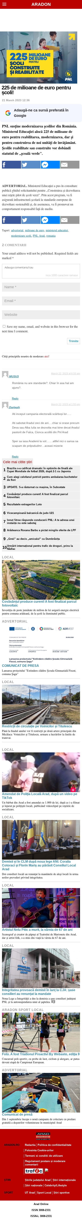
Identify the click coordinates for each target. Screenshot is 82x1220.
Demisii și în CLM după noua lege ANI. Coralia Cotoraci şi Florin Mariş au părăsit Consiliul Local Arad (39, 865)
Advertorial (15, 621)
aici (46, 356)
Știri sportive (61, 1192)
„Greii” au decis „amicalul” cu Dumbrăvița (33, 538)
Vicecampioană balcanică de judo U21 (30, 512)
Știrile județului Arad (38, 1180)
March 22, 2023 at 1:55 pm (65, 404)
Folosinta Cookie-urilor (39, 1150)
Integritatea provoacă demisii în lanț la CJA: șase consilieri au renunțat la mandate (38, 992)
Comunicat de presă (17, 1114)
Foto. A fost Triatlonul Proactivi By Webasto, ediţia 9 (41, 1054)
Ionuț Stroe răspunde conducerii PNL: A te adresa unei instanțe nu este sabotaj (40, 522)
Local (8, 557)
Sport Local (44, 1192)
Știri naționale (33, 1185)
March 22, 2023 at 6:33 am (65, 373)
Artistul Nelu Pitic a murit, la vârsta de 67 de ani (37, 929)
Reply (15, 398)
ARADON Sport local (23, 1010)
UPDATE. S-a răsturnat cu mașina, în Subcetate (36, 487)
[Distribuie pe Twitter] (31, 165)
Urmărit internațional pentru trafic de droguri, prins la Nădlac (40, 547)
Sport (8, 1192)
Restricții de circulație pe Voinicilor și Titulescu (37, 726)
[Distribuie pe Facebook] (11, 165)
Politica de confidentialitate (54, 1144)
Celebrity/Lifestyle (56, 1185)
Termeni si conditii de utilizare (44, 1155)
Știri (7, 1180)
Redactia (30, 1144)
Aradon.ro (12, 1144)
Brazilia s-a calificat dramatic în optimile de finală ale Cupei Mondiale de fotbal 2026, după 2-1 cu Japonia (39, 470)
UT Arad (30, 1192)
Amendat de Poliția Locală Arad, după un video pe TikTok (39, 796)
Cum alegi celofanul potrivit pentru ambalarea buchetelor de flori (42, 478)
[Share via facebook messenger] (50, 165)
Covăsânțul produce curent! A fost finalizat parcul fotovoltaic (37, 496)
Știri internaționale (64, 1180)
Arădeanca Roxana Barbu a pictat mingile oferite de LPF (41, 530)
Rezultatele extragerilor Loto (24, 504)
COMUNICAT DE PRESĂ (20, 665)
